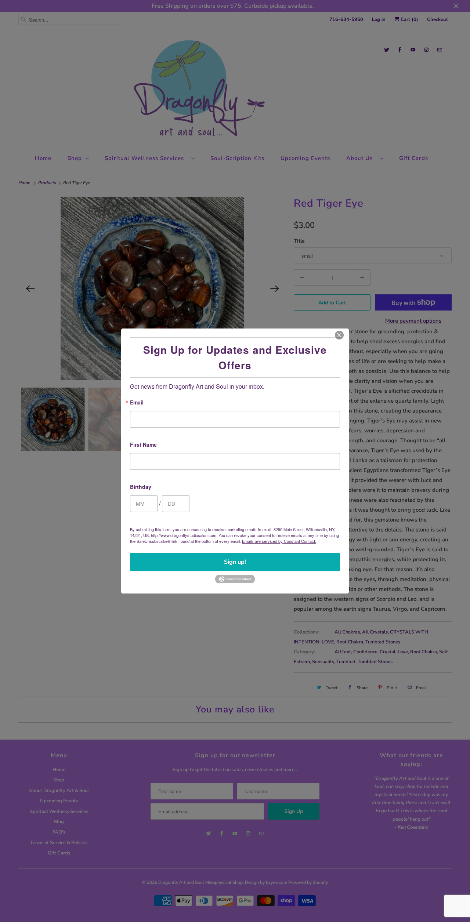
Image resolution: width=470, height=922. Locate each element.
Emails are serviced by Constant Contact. (279, 541)
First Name (143, 445)
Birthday (140, 487)
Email (137, 403)
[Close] (339, 335)
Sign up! (235, 562)
